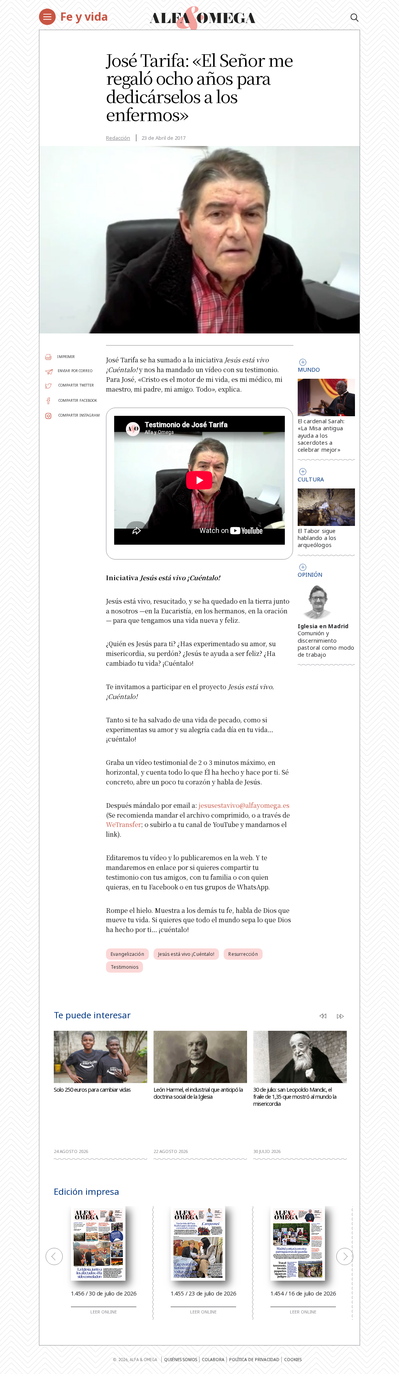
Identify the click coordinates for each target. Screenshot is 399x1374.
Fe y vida (84, 16)
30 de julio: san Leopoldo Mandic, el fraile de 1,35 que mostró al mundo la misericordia (294, 1096)
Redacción (118, 137)
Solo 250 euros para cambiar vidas (92, 1089)
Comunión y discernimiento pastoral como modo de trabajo (326, 643)
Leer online (103, 1311)
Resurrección (243, 954)
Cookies (293, 1359)
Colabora (213, 1359)
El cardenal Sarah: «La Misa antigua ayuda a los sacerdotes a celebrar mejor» (321, 435)
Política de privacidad (254, 1359)
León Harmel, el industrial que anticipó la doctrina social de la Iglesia (198, 1093)
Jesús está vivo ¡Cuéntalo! (186, 954)
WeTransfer (123, 824)
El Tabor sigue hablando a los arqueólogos (317, 538)
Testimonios (124, 967)
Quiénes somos (180, 1359)
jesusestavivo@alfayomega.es (244, 805)
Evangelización (127, 954)
